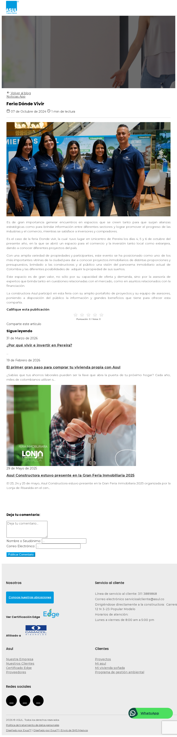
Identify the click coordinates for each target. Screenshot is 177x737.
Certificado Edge (19, 668)
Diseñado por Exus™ (19, 730)
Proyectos (103, 659)
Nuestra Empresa (19, 659)
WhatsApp (150, 713)
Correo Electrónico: (20, 546)
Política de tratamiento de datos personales (32, 725)
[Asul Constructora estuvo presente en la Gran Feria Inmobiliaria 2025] (71, 465)
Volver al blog (20, 93)
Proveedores (16, 672)
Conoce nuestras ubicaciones (30, 597)
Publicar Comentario (20, 554)
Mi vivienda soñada (110, 668)
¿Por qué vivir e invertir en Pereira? (39, 345)
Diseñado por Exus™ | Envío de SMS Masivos (60, 730)
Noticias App (15, 97)
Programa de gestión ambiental (119, 672)
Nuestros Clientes (20, 663)
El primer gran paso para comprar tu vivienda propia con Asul (63, 367)
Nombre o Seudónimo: (23, 541)
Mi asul (100, 663)
